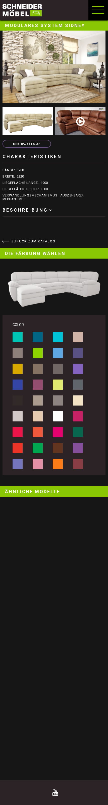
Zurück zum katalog (33, 241)
